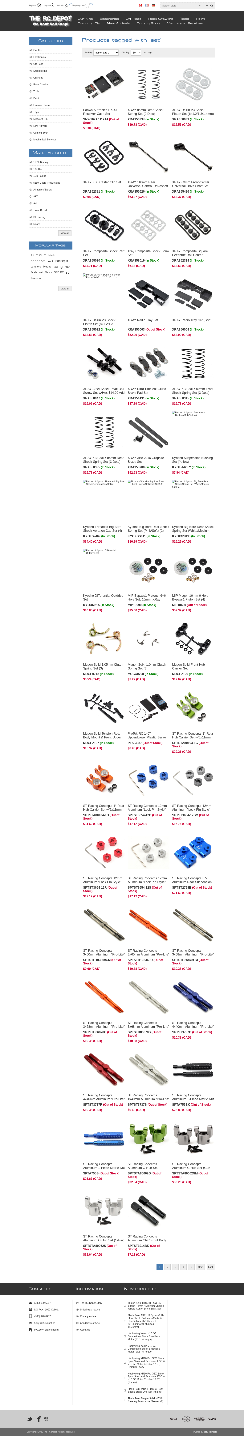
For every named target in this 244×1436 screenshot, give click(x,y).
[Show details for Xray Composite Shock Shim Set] (148, 225)
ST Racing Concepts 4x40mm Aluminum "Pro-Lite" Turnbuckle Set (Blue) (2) (193, 1026)
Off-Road (133, 19)
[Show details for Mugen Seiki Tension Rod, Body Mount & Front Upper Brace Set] (104, 708)
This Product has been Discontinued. (97, 485)
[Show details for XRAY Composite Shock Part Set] (104, 225)
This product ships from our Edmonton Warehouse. (100, 68)
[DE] (153, 5)
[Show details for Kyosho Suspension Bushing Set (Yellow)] (193, 432)
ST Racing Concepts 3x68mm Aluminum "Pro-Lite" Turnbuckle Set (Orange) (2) (104, 1026)
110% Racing (40, 162)
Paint (200, 19)
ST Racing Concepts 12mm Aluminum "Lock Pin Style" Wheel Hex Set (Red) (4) (102, 882)
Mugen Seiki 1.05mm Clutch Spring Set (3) (103, 666)
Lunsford (35, 266)
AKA (36, 196)
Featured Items (41, 105)
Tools (184, 19)
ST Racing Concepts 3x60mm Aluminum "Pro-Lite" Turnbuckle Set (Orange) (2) (148, 954)
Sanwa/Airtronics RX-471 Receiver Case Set (101, 112)
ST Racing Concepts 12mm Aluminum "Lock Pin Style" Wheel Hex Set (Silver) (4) (147, 882)
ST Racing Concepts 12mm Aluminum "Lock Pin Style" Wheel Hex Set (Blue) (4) (147, 809)
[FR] (147, 5)
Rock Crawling (160, 19)
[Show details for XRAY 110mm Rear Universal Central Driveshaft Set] (148, 156)
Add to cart (112, 100)
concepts (38, 261)
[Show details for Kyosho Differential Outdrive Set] (104, 570)
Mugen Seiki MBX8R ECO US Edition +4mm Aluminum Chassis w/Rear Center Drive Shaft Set (146, 1305)
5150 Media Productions (46, 182)
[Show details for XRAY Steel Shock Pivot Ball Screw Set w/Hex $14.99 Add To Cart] (104, 363)
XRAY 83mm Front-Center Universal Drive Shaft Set (190, 184)
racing (58, 267)
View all (65, 233)
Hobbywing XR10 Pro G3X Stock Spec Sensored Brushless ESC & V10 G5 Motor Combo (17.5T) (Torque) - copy (146, 1362)
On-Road (38, 77)
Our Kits (85, 19)
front (50, 261)
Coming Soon (148, 23)
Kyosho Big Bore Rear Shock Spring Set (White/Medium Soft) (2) (193, 530)
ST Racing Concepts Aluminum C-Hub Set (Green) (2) (143, 1167)
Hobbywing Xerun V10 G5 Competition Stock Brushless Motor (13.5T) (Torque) (144, 1336)
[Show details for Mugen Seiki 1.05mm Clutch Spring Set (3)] (104, 639)
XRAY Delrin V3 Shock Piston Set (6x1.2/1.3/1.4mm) (193, 112)
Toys (36, 112)
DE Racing (39, 217)
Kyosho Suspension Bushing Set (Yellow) (192, 460)
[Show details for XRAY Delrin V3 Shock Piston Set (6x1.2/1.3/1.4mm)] (193, 84)
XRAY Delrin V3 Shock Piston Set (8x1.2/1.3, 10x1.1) (99, 324)
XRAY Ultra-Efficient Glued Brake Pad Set (147, 391)
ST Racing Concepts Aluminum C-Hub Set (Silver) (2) (103, 1240)
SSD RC (59, 272)
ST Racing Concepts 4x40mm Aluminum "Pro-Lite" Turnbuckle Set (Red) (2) (104, 1099)
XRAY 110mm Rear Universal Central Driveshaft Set (148, 186)
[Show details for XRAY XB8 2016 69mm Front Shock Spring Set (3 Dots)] (193, 363)
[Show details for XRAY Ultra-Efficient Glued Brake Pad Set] (148, 363)
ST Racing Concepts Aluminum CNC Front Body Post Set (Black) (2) (147, 1240)
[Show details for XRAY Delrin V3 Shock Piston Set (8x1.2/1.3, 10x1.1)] (104, 294)
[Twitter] (30, 1419)
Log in (47, 5)
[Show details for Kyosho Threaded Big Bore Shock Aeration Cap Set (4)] (104, 501)
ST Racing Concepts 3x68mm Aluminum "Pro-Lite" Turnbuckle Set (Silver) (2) (148, 1026)
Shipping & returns (90, 1309)
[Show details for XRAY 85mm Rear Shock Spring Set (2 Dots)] (148, 84)
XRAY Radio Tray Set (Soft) (192, 320)
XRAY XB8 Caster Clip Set (102, 182)
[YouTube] (46, 1419)
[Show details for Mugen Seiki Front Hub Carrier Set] (193, 639)
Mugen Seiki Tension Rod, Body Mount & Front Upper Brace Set (102, 737)
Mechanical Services (185, 23)
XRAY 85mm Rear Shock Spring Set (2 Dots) (146, 112)
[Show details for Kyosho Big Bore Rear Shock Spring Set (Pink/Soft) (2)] (148, 501)
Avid (35, 203)
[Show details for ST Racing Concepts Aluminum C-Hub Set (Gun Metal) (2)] (193, 1138)
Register (32, 5)
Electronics (109, 19)
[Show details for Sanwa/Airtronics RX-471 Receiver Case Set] (104, 84)
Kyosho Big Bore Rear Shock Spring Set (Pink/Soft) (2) (148, 528)
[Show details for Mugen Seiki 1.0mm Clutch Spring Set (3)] (148, 639)
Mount (47, 266)
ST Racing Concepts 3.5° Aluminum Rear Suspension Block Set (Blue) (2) (192, 882)
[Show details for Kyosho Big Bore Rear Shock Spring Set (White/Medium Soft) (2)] (193, 501)
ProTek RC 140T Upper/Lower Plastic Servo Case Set (147, 737)
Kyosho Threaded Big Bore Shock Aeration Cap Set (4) (102, 528)
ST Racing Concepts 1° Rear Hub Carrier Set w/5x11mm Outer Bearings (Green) (192, 737)
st (67, 272)
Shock (48, 272)
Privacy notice (88, 1316)
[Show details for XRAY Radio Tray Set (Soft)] (193, 294)
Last (210, 1267)
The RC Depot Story (91, 1302)
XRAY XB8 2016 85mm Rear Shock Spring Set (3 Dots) (103, 460)
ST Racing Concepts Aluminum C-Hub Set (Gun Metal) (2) (191, 1167)
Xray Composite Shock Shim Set (148, 253)
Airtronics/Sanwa (42, 189)
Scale (33, 272)
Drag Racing (40, 70)
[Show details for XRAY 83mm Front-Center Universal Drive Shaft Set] (193, 156)
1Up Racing (39, 175)
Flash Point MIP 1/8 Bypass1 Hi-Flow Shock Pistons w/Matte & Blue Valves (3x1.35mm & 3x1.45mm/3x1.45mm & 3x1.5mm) (146, 1321)
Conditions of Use (90, 1323)
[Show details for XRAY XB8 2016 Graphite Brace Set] (148, 432)
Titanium (35, 278)
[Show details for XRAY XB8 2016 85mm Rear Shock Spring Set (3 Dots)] (104, 432)
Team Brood (40, 210)
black (51, 255)
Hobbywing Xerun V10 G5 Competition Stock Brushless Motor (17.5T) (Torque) (144, 1348)
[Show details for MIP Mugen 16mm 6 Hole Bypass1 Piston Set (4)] (193, 570)
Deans (36, 224)
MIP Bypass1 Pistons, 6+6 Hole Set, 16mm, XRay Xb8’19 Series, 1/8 (147, 599)
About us (85, 1329)
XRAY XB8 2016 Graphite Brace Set (146, 460)
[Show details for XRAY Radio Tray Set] (148, 294)
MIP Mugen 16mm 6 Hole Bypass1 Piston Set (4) (190, 597)
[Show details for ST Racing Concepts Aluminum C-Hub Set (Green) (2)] (148, 1138)
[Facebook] (38, 1419)
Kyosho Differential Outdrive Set (103, 597)
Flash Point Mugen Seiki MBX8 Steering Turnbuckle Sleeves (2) (145, 1400)
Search (211, 5)
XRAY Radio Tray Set (143, 320)
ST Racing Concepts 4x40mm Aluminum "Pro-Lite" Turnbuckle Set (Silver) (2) (148, 1099)
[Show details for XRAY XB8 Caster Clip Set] (104, 156)
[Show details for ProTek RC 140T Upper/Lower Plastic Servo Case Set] (148, 708)
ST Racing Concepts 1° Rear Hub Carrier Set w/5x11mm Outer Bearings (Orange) (103, 809)
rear (67, 266)
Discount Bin (89, 23)
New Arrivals (118, 23)
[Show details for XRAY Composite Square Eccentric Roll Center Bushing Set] (193, 225)
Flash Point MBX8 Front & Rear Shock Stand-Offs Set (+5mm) (145, 1390)
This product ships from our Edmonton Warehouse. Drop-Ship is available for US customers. (192, 556)
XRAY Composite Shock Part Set (103, 253)
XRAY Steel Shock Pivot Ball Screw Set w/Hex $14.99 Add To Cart (103, 392)
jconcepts (61, 261)
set (41, 272)
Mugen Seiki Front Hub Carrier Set (188, 666)
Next (200, 1267)
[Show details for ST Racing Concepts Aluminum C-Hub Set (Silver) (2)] (104, 1211)
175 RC (37, 169)
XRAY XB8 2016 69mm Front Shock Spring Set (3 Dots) (192, 391)
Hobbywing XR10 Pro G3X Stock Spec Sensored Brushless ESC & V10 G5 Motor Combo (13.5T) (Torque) (146, 1378)
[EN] (140, 5)
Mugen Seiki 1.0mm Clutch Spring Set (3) (147, 666)
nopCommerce (210, 1432)
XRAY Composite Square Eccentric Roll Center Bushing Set (190, 255)
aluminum (38, 255)
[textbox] (184, 5)
